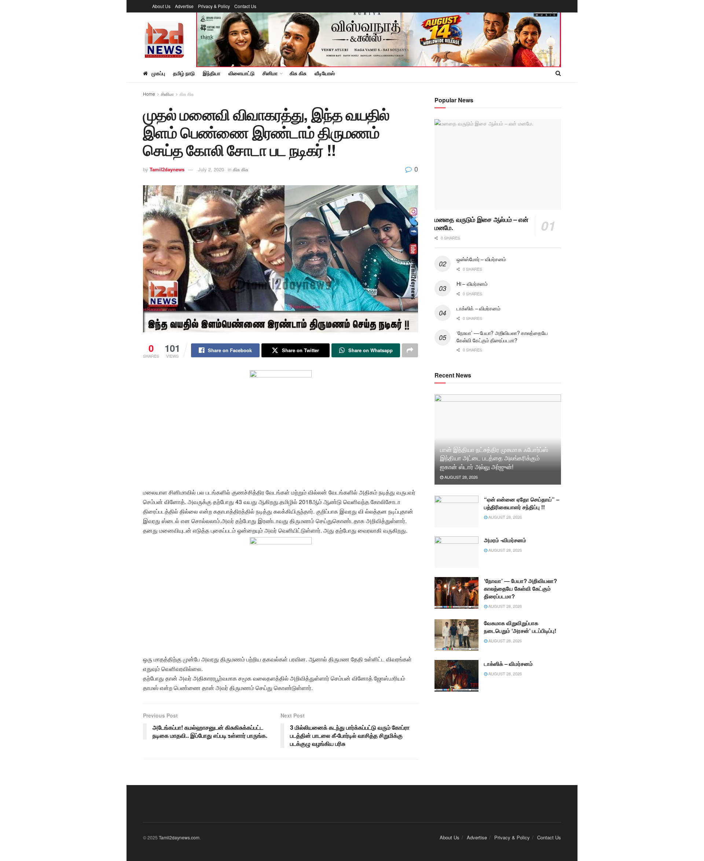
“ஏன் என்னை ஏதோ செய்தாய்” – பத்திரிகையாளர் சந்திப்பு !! (521, 503)
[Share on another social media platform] (410, 350)
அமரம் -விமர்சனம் (505, 540)
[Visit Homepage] (164, 38)
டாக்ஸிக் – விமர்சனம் (478, 308)
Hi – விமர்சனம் (472, 283)
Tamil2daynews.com (179, 837)
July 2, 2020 (211, 169)
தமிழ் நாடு (184, 73)
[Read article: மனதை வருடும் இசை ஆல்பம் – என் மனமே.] (497, 164)
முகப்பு (158, 73)
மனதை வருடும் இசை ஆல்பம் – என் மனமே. (481, 224)
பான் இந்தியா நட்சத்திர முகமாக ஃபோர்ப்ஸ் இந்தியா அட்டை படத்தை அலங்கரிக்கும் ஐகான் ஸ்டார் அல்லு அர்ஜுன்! (494, 458)
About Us (161, 6)
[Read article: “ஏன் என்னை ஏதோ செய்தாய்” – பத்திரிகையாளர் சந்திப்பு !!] (456, 511)
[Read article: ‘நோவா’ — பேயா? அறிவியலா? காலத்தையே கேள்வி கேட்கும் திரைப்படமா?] (456, 593)
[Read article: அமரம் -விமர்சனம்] (456, 552)
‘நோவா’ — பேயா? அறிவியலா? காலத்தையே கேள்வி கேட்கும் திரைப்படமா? (502, 336)
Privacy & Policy (214, 6)
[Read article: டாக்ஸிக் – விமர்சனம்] (456, 676)
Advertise (184, 6)
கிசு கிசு (187, 94)
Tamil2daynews (167, 169)
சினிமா (167, 94)
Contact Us (245, 6)
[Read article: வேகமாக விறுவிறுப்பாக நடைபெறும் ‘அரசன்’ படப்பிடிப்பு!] (456, 635)
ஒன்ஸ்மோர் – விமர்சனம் (481, 259)
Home (149, 94)
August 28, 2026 (460, 477)
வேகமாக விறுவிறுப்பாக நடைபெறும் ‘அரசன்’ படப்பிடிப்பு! (520, 627)
